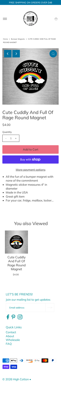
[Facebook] (8, 317)
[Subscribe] (50, 307)
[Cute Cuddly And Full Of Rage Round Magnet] (16, 242)
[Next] (16, 53)
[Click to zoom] (53, 53)
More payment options (30, 169)
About (10, 336)
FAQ (9, 343)
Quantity (7, 132)
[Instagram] (20, 317)
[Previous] (8, 53)
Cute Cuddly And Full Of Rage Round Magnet (16, 263)
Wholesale (13, 340)
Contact (11, 332)
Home (5, 39)
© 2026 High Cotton (15, 379)
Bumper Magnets (18, 39)
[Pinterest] (13, 317)
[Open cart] (56, 18)
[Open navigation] (5, 18)
